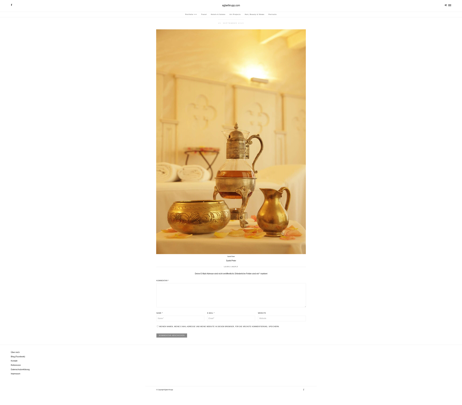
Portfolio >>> (191, 14)
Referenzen (16, 365)
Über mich (15, 352)
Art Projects (235, 14)
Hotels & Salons (218, 14)
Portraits (273, 14)
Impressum (15, 374)
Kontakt (14, 361)
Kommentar (162, 281)
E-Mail (211, 313)
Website (262, 313)
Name (159, 313)
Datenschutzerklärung (20, 369)
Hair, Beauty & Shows (254, 14)
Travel (204, 14)
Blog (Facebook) (18, 357)
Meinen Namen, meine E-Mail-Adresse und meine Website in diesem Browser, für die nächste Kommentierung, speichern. (219, 326)
